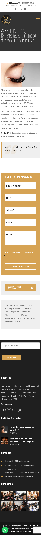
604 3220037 (13, 469)
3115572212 (12, 472)
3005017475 (34, 472)
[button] (5, 530)
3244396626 (23, 472)
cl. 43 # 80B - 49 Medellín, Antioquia (18, 461)
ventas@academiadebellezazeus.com (19, 476)
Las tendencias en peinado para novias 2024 (22, 428)
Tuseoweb (28, 532)
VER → (5, 256)
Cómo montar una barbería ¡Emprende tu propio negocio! (22, 440)
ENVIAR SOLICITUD (19, 266)
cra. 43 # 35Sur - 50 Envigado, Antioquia (19, 465)
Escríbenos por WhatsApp (14, 288)
